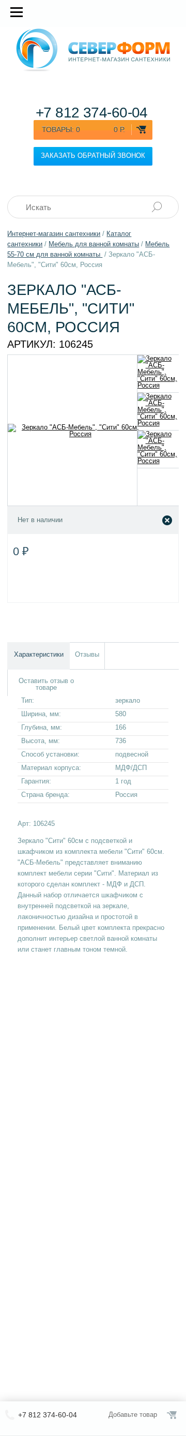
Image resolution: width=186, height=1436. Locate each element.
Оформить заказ (172, 1414)
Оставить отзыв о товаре (46, 684)
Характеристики (39, 654)
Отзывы (87, 654)
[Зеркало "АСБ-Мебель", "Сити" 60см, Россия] (158, 373)
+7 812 (92, 113)
